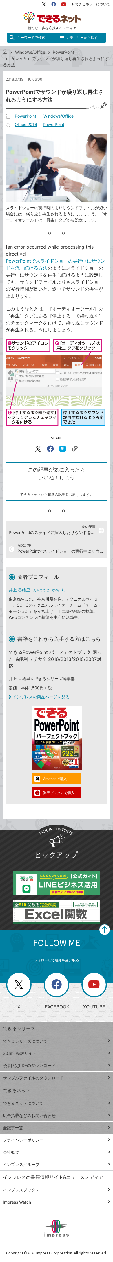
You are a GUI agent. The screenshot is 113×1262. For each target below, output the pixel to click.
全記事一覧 (13, 1127)
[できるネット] (5, 52)
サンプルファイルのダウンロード (33, 1077)
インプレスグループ (21, 1164)
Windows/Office (30, 52)
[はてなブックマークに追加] (62, 448)
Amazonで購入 (55, 778)
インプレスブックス (21, 1189)
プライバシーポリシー (23, 1139)
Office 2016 (26, 124)
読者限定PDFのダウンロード (29, 1065)
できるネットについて (92, 4)
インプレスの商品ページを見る (41, 696)
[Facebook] (53, 4)
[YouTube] (63, 4)
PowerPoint (63, 52)
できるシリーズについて (25, 1040)
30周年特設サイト (20, 1053)
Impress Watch (17, 1202)
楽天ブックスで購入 (58, 792)
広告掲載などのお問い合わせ (29, 1115)
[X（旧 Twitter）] (44, 4)
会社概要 (11, 1152)
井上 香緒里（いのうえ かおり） (38, 589)
